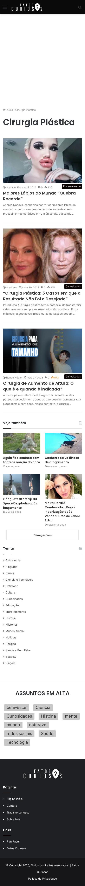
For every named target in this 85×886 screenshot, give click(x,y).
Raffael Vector (14, 377)
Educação (12, 605)
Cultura (10, 592)
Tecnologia (17, 742)
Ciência (43, 707)
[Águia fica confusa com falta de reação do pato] (21, 443)
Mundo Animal (15, 631)
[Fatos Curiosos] (26, 7)
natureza (37, 724)
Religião (11, 643)
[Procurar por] (80, 8)
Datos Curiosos (16, 848)
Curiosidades (14, 599)
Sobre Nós (13, 819)
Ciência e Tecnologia (19, 579)
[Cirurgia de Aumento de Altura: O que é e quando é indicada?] (42, 351)
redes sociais (19, 733)
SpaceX (11, 656)
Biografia (11, 566)
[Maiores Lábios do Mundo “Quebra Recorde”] (42, 160)
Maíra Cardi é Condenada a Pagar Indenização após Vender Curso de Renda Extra (62, 511)
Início (9, 109)
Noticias (11, 637)
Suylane (11, 187)
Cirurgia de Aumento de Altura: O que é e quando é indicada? (38, 386)
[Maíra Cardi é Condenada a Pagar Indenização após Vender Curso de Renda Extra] (63, 486)
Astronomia (13, 560)
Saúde (47, 733)
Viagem (10, 663)
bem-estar (17, 707)
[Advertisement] (42, 61)
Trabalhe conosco (18, 812)
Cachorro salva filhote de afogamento (62, 460)
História (11, 618)
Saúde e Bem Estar (18, 650)
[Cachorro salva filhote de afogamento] (63, 443)
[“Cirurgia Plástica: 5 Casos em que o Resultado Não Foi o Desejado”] (42, 255)
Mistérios (12, 624)
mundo (13, 724)
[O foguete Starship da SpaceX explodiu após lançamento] (21, 484)
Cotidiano (12, 586)
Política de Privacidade (42, 878)
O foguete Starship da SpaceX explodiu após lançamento (20, 503)
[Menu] (5, 8)
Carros (10, 573)
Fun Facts (13, 841)
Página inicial (15, 798)
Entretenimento (16, 611)
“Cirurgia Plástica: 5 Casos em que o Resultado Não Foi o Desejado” (41, 296)
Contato (12, 805)
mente (71, 716)
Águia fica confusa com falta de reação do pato (21, 460)
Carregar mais (43, 535)
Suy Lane (11, 287)
